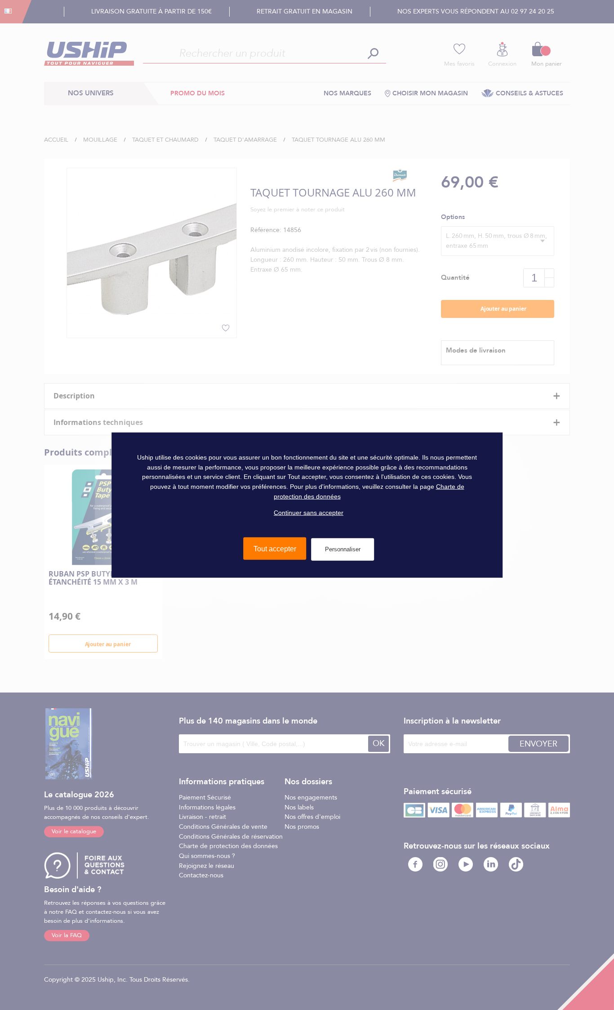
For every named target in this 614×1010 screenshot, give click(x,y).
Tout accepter (275, 549)
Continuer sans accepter (308, 512)
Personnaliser (342, 549)
